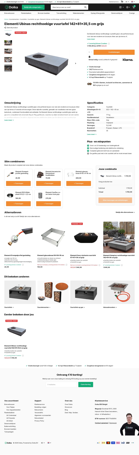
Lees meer (91, 39)
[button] (75, 63)
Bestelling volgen (40, 407)
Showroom (68, 407)
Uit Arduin (9, 421)
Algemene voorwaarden (43, 415)
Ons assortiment (11, 401)
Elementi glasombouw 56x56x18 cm (50, 255)
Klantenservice (114, 2)
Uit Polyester (10, 418)
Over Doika (68, 404)
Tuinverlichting (61, 13)
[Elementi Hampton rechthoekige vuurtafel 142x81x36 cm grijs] (119, 237)
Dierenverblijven (116, 13)
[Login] (128, 7)
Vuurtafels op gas (33, 19)
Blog (66, 410)
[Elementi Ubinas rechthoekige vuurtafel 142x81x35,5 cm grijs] (16, 331)
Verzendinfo (39, 412)
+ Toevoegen (18, 183)
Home (6, 19)
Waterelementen (78, 13)
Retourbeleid (39, 418)
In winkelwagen (114, 52)
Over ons (68, 401)
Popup (109, 43)
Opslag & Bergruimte (98, 13)
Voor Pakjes (10, 407)
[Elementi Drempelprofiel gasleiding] (20, 237)
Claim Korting (86, 384)
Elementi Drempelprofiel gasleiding (17, 255)
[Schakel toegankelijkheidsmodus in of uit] (122, 1)
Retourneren (39, 410)
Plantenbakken (26, 13)
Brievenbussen (9, 13)
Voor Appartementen (13, 410)
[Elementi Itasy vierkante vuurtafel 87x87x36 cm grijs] (86, 237)
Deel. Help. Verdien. (71, 412)
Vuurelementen (14, 19)
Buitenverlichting (9, 426)
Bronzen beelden (44, 13)
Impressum (113, 423)
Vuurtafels (23, 19)
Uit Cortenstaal (11, 415)
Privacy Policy (39, 421)
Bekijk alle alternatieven (125, 212)
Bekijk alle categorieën (32, 7)
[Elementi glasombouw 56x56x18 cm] (53, 237)
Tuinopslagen (9, 432)
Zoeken (85, 7)
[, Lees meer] (121, 7)
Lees (8, 120)
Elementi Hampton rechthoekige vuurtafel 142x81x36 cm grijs (119, 256)
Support (38, 401)
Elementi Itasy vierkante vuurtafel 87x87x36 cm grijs (83, 256)
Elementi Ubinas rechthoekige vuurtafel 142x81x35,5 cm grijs (15, 347)
